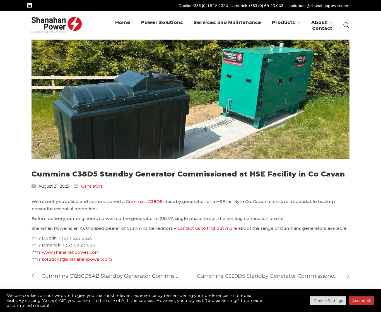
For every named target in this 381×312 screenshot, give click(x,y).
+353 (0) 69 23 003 (266, 5)
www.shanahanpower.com (70, 252)
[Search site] (346, 26)
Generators (92, 186)
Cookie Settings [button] (328, 300)
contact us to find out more (207, 228)
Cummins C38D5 (144, 201)
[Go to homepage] (57, 25)
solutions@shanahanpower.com (319, 5)
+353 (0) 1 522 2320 (210, 5)
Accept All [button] (361, 300)
